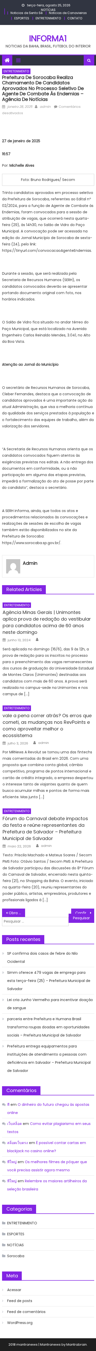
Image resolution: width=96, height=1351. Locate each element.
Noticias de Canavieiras (68, 13)
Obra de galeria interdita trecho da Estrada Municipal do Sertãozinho (17, 912)
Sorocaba (15, 1255)
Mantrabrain (76, 1344)
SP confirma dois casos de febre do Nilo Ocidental (42, 957)
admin (45, 106)
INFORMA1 (48, 38)
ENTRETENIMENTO (48, 18)
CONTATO (74, 18)
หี (8, 1104)
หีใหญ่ (12, 1161)
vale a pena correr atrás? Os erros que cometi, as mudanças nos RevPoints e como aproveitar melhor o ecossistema (47, 725)
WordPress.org (20, 1322)
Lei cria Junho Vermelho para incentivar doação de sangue (50, 1004)
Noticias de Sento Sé (26, 13)
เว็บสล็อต (14, 1123)
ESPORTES (21, 18)
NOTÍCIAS (48, 10)
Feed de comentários (26, 1311)
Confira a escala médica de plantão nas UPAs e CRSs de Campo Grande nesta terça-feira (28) (84, 912)
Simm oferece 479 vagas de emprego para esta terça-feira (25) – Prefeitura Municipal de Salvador (48, 980)
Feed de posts (19, 1300)
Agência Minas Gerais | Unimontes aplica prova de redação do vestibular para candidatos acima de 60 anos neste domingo (47, 622)
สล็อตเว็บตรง (17, 1142)
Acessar (14, 1289)
